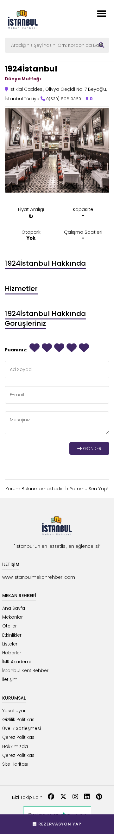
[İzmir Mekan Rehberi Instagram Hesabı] (75, 797)
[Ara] (101, 45)
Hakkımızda (15, 746)
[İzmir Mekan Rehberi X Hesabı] (63, 797)
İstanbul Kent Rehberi (25, 670)
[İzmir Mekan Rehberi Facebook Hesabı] (51, 797)
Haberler (11, 653)
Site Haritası (15, 764)
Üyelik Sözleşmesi (21, 728)
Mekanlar (12, 617)
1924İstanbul (31, 68)
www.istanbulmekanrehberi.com (38, 577)
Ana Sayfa (13, 608)
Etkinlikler (12, 635)
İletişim (9, 679)
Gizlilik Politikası (18, 719)
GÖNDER (91, 448)
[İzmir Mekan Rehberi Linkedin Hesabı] (87, 797)
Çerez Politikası (18, 737)
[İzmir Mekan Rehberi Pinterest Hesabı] (99, 797)
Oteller (9, 626)
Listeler (9, 644)
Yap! (103, 488)
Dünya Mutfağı (23, 79)
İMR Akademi (16, 661)
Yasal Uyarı (14, 710)
